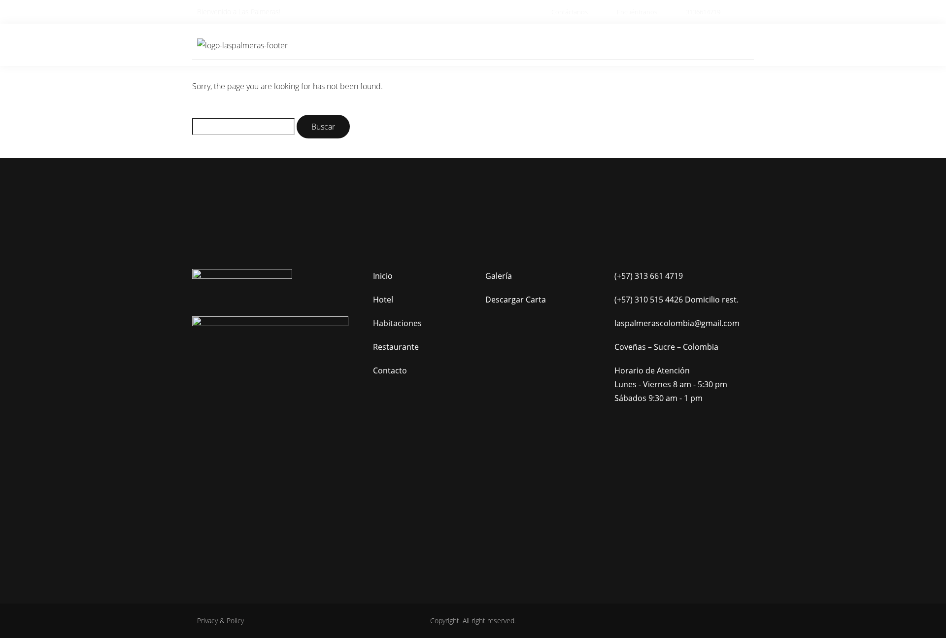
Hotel (443, 44)
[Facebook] (254, 484)
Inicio (401, 44)
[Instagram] (286, 484)
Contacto (721, 44)
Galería (668, 44)
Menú (623, 44)
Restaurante (568, 44)
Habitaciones (498, 44)
